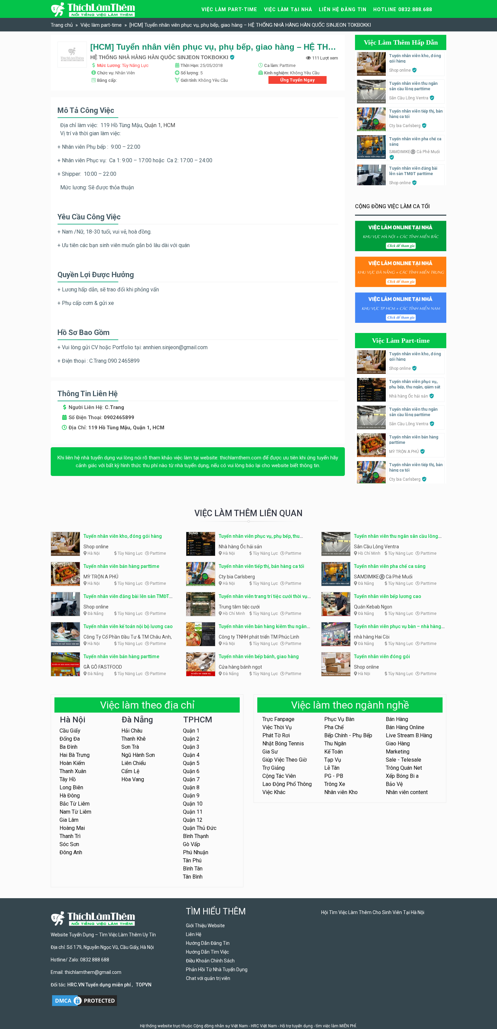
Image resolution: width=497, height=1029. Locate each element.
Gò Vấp (191, 844)
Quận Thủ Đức (199, 828)
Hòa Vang (132, 779)
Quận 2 (191, 739)
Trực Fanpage (278, 719)
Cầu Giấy (70, 730)
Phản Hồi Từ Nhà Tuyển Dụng (216, 969)
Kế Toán (333, 751)
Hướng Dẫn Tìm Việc (207, 952)
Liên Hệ (193, 934)
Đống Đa (70, 739)
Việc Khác (273, 792)
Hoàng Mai (72, 828)
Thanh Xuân (73, 771)
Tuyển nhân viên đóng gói (382, 656)
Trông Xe (334, 784)
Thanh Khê (133, 739)
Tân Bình (193, 877)
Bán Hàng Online (405, 727)
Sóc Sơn (69, 844)
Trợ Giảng (273, 768)
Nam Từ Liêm (75, 812)
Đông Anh (71, 852)
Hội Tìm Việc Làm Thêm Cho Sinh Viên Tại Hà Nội (372, 912)
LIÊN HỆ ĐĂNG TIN (342, 10)
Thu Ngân (335, 743)
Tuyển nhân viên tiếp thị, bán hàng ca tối (261, 566)
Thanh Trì (70, 836)
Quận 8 (191, 787)
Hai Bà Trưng (75, 755)
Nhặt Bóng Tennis (283, 743)
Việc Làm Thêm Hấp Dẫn (401, 42)
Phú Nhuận (195, 852)
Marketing (397, 751)
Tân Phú (192, 860)
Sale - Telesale (403, 760)
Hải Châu (131, 730)
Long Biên (71, 787)
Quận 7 (191, 779)
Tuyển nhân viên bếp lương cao (387, 596)
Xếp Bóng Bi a (402, 776)
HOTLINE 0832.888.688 (402, 10)
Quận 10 (193, 803)
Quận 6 (191, 771)
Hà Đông (70, 795)
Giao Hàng (398, 743)
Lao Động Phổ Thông (287, 784)
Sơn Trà (130, 747)
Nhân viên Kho (341, 792)
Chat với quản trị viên (208, 978)
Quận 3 (191, 747)
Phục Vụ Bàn (339, 719)
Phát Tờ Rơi (276, 735)
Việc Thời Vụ (277, 727)
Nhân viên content (407, 792)
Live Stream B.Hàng (409, 735)
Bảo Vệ (394, 784)
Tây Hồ (68, 779)
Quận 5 (191, 763)
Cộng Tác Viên (279, 776)
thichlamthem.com (240, 458)
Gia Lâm (69, 820)
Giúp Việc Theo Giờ (284, 760)
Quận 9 (191, 795)
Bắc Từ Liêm (75, 803)
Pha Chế (334, 727)
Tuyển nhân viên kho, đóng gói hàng (123, 536)
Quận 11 (193, 812)
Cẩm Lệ (130, 771)
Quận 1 (152, 125)
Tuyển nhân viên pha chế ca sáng (390, 566)
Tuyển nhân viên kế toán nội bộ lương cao (128, 626)
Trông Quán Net (404, 768)
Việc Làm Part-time (401, 340)
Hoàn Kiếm (72, 763)
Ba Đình (68, 747)
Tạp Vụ (332, 760)
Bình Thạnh (196, 836)
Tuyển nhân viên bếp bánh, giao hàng (259, 656)
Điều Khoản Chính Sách (210, 960)
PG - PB (333, 776)
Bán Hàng (397, 719)
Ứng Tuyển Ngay (297, 79)
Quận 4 (191, 755)
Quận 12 (193, 820)
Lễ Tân (331, 768)
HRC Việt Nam (264, 1026)
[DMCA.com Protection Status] (84, 1000)
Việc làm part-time (229, 10)
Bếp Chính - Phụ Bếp (348, 735)
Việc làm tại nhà (288, 10)
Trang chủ (62, 25)
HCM (169, 125)
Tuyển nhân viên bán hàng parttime (121, 566)
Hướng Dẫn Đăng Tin (208, 943)
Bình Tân (193, 868)
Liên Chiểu (133, 763)
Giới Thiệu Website (205, 925)
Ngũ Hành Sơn (138, 755)
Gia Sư (270, 751)
